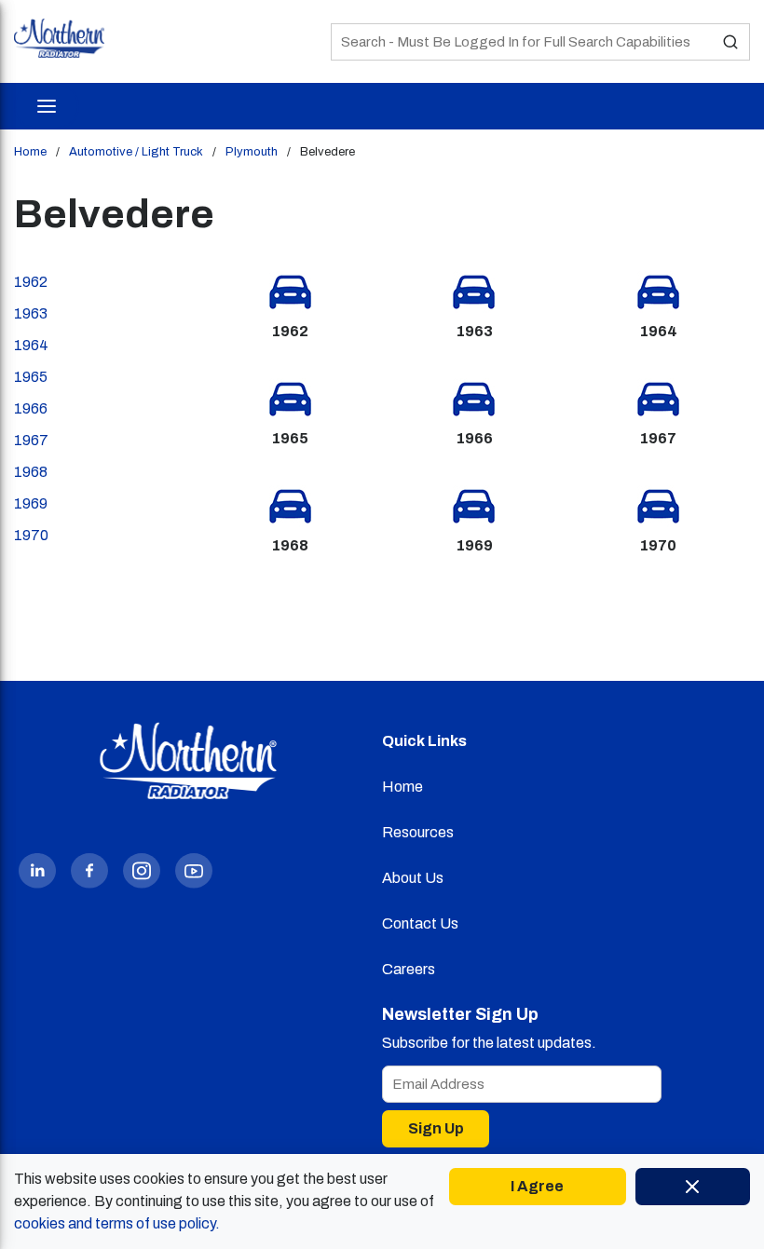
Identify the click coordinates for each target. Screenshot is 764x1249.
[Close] (692, 1186)
